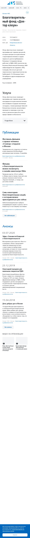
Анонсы (7, 226)
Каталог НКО (6, 13)
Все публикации (10, 215)
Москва (11, 157)
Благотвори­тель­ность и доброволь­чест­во (13, 156)
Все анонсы (8, 327)
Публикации (10, 132)
